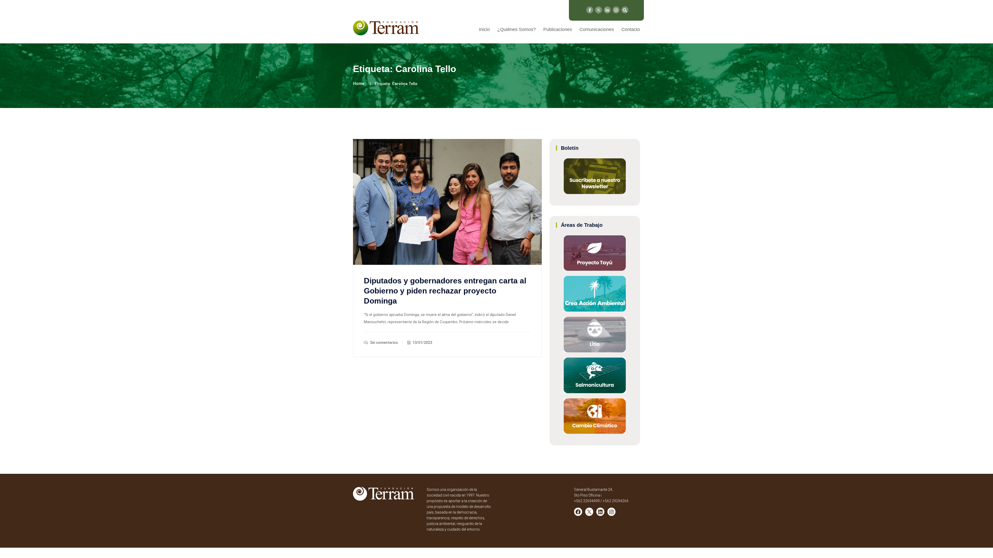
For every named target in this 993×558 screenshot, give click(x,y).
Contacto (630, 29)
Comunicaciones (597, 29)
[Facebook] (589, 9)
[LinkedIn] (607, 9)
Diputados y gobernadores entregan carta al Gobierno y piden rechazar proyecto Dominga (445, 290)
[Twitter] (598, 9)
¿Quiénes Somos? (516, 29)
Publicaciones (557, 29)
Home (358, 83)
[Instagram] (616, 9)
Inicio (484, 29)
